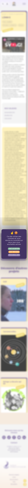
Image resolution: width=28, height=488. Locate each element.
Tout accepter (14, 248)
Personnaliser (14, 255)
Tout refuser (14, 251)
